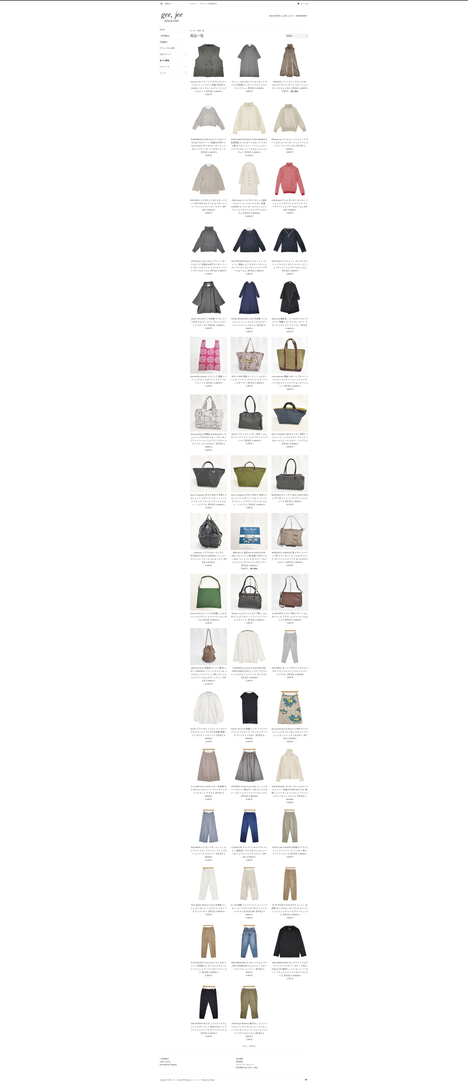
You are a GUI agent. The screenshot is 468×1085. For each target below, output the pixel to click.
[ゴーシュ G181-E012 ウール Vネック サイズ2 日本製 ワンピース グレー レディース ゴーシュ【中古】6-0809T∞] (249, 60)
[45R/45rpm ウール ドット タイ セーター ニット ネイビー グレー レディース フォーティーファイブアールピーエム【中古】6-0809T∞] (289, 239)
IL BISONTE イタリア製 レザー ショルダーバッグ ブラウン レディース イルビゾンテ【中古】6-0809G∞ (290, 616)
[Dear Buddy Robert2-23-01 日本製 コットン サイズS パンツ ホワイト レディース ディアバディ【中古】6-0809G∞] (208, 883)
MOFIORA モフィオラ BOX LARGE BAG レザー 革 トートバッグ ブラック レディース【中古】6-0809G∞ (289, 498)
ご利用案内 (164, 36)
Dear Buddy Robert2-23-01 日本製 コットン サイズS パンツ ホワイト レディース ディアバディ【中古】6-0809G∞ (208, 908)
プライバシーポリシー (245, 1065)
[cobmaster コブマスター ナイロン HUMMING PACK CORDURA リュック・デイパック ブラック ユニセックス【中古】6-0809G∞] (208, 531)
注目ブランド (173, 54)
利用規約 (239, 1062)
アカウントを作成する (208, 4)
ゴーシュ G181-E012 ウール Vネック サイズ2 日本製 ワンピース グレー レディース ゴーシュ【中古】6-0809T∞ (249, 85)
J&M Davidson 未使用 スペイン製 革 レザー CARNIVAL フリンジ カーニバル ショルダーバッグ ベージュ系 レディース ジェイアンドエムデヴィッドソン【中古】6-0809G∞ (208, 674)
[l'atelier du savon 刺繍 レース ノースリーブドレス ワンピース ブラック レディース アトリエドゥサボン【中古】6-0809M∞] (249, 707)
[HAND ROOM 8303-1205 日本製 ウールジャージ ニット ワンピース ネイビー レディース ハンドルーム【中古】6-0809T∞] (249, 297)
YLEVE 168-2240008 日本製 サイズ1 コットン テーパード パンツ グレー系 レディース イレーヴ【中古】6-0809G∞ (290, 850)
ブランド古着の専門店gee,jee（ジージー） (186, 1080)
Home (162, 30)
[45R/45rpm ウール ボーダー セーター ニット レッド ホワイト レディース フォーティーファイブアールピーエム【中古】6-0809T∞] (289, 179)
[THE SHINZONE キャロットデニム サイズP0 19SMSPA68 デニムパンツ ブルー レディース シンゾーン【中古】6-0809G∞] (249, 941)
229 (250, 1046)
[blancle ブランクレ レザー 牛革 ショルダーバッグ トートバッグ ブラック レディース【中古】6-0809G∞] (249, 412)
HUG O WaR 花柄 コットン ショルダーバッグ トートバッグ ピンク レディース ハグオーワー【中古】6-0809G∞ (249, 379)
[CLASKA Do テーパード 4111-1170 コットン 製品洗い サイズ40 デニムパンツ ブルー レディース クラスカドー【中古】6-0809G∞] (249, 826)
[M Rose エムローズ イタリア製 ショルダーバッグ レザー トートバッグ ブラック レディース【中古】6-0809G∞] (249, 592)
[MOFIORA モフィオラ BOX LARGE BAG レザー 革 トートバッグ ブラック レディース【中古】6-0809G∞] (289, 473)
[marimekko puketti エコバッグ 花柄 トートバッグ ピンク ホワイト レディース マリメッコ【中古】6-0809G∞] (208, 355)
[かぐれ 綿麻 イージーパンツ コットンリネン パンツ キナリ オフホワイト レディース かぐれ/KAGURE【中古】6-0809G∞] (249, 883)
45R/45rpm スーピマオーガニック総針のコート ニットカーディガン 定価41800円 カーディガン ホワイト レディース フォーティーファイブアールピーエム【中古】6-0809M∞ (249, 206)
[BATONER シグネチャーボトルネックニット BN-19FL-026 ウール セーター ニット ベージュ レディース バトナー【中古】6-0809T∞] (208, 179)
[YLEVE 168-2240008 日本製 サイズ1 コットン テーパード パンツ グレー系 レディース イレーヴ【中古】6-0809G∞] (289, 826)
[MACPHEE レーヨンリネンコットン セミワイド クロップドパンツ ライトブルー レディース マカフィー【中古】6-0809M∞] (208, 826)
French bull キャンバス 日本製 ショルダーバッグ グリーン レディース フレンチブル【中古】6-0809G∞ (208, 616)
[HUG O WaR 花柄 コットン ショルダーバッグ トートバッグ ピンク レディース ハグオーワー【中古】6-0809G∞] (249, 355)
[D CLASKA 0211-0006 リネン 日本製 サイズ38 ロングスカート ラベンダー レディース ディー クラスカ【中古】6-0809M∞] (208, 765)
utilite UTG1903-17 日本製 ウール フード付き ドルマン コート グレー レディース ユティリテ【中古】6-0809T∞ (208, 322)
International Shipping (168, 1065)
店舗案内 (163, 42)
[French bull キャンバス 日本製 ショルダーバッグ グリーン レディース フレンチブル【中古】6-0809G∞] (208, 592)
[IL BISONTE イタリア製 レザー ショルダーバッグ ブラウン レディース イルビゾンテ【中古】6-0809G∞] (289, 592)
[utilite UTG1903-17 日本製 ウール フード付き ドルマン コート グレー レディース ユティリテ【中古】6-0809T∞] (208, 297)
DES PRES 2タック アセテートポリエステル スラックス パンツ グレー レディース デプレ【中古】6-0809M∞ (290, 671)
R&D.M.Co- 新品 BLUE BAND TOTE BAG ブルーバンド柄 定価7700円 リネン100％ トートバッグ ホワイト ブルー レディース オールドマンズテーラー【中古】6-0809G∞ (249, 559)
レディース (173, 67)
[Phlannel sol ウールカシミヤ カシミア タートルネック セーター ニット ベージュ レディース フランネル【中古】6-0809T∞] (289, 118)
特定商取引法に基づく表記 (247, 1067)
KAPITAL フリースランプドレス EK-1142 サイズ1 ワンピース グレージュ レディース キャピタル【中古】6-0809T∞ (290, 85)
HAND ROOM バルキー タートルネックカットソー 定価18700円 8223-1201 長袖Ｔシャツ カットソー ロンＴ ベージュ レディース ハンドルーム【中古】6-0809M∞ (290, 793)
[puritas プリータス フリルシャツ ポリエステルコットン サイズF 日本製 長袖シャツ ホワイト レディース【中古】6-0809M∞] (208, 707)
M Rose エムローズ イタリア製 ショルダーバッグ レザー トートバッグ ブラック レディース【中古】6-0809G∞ (249, 616)
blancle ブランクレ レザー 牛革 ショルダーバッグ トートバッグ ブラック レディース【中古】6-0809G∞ (249, 437)
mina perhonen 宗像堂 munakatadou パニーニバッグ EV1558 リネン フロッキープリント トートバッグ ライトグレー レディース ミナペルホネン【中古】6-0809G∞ (208, 440)
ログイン (193, 4)
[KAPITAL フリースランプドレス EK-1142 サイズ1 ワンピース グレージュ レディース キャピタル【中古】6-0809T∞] (289, 60)
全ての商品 (164, 60)
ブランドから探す (167, 48)
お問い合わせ (165, 1062)
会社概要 (239, 1059)
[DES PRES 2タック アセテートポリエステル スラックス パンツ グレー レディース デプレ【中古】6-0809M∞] (289, 646)
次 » (254, 1046)
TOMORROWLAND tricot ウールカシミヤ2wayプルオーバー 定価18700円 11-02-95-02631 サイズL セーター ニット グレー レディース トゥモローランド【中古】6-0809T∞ (208, 146)
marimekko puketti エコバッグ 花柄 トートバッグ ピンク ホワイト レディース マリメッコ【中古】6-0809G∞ (208, 379)
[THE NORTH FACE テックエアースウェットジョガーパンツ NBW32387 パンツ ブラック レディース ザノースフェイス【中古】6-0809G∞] (208, 1002)
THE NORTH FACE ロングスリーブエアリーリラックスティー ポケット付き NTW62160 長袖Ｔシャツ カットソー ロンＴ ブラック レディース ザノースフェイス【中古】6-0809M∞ (290, 969)
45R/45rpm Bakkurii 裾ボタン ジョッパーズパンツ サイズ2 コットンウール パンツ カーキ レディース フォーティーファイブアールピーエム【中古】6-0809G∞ (249, 1030)
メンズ (173, 73)
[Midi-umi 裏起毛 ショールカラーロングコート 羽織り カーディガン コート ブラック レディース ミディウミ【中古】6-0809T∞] (289, 297)
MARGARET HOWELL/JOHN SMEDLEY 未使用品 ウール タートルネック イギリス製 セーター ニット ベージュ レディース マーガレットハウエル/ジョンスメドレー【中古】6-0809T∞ (249, 146)
